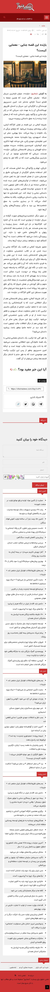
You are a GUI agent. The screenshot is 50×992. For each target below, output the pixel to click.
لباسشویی (13, 967)
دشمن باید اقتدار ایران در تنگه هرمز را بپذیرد (25, 603)
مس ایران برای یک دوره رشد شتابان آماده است (24, 870)
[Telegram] (41, 404)
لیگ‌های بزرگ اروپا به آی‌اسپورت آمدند (28, 609)
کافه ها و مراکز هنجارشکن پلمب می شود (27, 890)
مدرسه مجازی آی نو (25, 967)
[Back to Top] (47, 987)
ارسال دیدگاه (40, 485)
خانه (43, 25)
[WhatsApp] (33, 404)
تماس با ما (22, 975)
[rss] (15, 975)
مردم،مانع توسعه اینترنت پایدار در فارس (27, 589)
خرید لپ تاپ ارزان (42, 967)
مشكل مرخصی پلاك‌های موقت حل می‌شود (26, 852)
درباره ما (31, 975)
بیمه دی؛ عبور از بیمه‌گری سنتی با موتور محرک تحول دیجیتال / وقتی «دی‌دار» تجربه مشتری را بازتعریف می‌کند (26, 802)
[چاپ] (30, 34)
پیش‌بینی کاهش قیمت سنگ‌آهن (30, 537)
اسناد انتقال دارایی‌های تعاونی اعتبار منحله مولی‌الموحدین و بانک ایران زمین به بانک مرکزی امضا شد (25, 833)
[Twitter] (26, 404)
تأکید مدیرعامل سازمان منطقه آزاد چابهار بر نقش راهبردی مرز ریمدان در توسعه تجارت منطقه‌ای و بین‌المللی (25, 861)
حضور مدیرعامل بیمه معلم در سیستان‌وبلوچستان (24, 933)
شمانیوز (34, 93)
